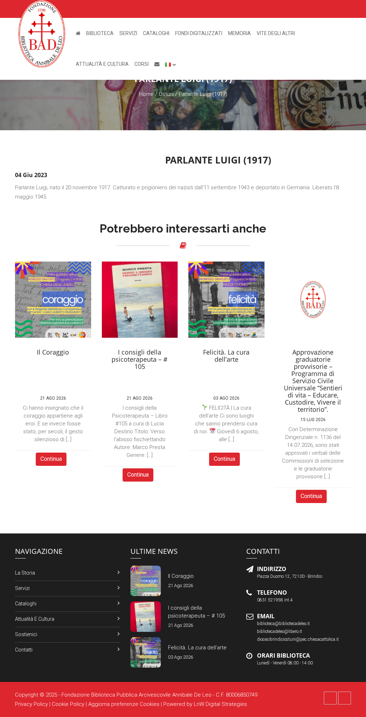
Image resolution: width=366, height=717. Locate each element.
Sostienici (26, 634)
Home (146, 94)
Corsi (141, 64)
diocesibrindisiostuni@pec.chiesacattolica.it (298, 639)
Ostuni (166, 94)
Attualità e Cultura (102, 64)
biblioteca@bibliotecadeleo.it (283, 623)
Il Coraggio (181, 576)
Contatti (24, 650)
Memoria (239, 33)
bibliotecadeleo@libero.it (279, 631)
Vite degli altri (276, 33)
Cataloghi (156, 33)
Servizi (128, 33)
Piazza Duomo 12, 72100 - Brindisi (289, 576)
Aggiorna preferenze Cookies (123, 704)
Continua (51, 458)
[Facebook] (330, 698)
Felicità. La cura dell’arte (197, 647)
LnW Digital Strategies (220, 704)
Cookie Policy (68, 704)
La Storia (25, 573)
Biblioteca (100, 33)
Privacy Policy (31, 704)
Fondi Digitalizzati (198, 33)
